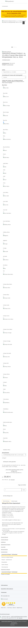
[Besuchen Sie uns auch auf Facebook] (2, 610)
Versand (13, 479)
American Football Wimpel (7, 557)
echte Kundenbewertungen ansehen (19, 616)
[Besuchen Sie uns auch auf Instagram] (2, 612)
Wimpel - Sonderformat (7, 559)
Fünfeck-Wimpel (4, 539)
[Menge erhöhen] (22, 492)
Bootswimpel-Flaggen (5, 544)
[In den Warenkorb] (3, 19)
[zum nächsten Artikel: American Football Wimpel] (9, 6)
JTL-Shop (16, 624)
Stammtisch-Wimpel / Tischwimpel (9, 554)
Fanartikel (3, 547)
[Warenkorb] (26, 1)
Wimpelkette (4, 562)
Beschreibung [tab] (6, 501)
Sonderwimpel (10, 64)
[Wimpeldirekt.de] (9, 1)
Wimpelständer (4, 549)
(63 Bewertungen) (6, 59)
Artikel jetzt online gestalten (9, 461)
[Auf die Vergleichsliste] (24, 22)
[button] (23, 1)
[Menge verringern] (3, 489)
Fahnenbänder (5, 567)
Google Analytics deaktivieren (6, 621)
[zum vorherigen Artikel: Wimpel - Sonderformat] (11, 6)
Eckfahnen (3, 542)
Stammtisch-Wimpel (5, 569)
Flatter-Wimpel (5, 564)
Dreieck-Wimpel (4, 537)
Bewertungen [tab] (14, 501)
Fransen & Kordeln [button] (5, 574)
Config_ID (4, 458)
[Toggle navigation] (2, 1)
